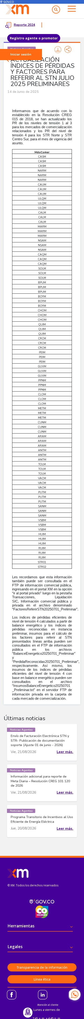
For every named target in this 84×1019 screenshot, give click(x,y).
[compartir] (67, 49)
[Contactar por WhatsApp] (74, 994)
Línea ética (42, 979)
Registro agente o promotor (34, 38)
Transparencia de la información (42, 967)
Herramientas (21, 926)
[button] (56, 10)
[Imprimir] (58, 49)
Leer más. (65, 752)
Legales (15, 946)
